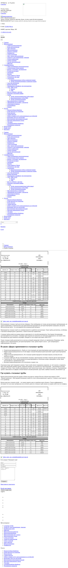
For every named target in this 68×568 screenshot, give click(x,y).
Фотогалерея (7, 126)
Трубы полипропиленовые (18, 99)
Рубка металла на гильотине (15, 111)
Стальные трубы (8, 525)
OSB (12, 90)
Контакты (7, 129)
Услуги (6, 108)
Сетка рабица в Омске (13, 75)
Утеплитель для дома (13, 77)
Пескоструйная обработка (14, 110)
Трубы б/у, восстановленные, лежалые (18, 57)
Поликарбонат (11, 105)
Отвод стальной (8, 540)
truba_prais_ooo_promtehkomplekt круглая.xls (15, 321)
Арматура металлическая (14, 45)
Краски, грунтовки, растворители (16, 69)
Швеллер (9, 63)
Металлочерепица (12, 50)
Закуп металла (11, 48)
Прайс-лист (7, 128)
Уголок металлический (13, 62)
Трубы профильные (12, 59)
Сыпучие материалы (13, 83)
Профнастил (10, 53)
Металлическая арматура (11, 531)
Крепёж (9, 74)
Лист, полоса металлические (15, 56)
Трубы (9, 95)
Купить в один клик (6, 490)
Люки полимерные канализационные (18, 66)
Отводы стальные (12, 51)
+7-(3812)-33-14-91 (6, 32)
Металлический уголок (10, 536)
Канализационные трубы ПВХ (19, 98)
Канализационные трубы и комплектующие (23, 80)
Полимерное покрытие (13, 125)
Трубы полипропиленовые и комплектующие (23, 81)
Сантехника (10, 78)
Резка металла (11, 113)
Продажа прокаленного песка (15, 120)
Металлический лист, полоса (12, 534)
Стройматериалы (9, 65)
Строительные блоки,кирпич (15, 68)
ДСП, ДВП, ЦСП (12, 87)
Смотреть (3, 4)
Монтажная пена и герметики (15, 101)
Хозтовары (10, 72)
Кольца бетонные (12, 84)
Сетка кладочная (12, 54)
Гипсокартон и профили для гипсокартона (19, 86)
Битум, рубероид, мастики (14, 92)
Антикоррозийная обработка (15, 123)
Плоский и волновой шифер (15, 93)
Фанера (13, 89)
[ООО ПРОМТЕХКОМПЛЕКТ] (6, 16)
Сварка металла (11, 114)
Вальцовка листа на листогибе (16, 117)
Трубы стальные (12, 60)
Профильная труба (9, 528)
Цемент (9, 107)
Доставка (10, 122)
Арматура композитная (10, 539)
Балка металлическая (13, 47)
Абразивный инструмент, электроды (17, 102)
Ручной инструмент (13, 71)
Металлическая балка (10, 533)
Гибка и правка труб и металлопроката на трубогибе (22, 116)
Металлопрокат (8, 44)
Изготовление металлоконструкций (17, 119)
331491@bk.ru (9, 26)
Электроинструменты (13, 104)
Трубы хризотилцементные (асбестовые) (22, 96)
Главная (6, 42)
